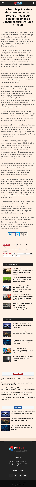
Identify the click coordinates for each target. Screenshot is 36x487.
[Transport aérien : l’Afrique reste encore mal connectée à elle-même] (7, 334)
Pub (19, 482)
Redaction (25, 29)
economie (14, 247)
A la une (18, 407)
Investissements (28, 253)
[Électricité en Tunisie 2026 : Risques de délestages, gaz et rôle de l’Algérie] (7, 359)
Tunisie (18, 256)
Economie (19, 253)
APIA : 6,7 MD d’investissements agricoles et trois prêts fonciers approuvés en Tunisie (22, 279)
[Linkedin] (15, 475)
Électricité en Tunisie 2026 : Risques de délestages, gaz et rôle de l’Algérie (23, 358)
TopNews (12, 256)
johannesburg (23, 249)
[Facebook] (11, 475)
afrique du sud (6, 247)
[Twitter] (20, 475)
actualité (13, 245)
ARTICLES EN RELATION (10, 264)
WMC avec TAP (6, 273)
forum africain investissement (10, 249)
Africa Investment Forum (23, 245)
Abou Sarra (5, 299)
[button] (33, 3)
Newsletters (13, 482)
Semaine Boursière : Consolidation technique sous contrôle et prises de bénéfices (23, 341)
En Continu (18, 374)
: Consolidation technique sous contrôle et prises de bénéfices (21, 427)
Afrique (14, 253)
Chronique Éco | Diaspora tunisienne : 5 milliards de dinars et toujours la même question (23, 350)
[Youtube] (25, 475)
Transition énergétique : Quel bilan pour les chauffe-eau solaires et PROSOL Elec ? (22, 325)
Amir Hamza (5, 328)
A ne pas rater (7, 319)
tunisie (5, 251)
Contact (24, 482)
